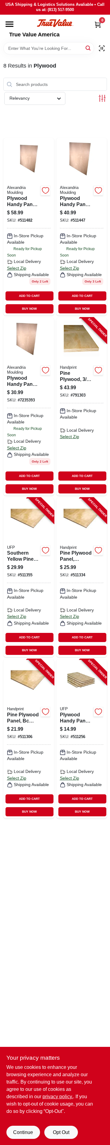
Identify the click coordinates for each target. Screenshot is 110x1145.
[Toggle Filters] (102, 98)
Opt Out (61, 1132)
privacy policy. (57, 1096)
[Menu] (9, 24)
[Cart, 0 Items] (98, 24)
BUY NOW (29, 308)
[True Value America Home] (55, 23)
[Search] (88, 48)
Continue (23, 1132)
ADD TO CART (29, 295)
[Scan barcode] (102, 48)
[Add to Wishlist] (45, 190)
